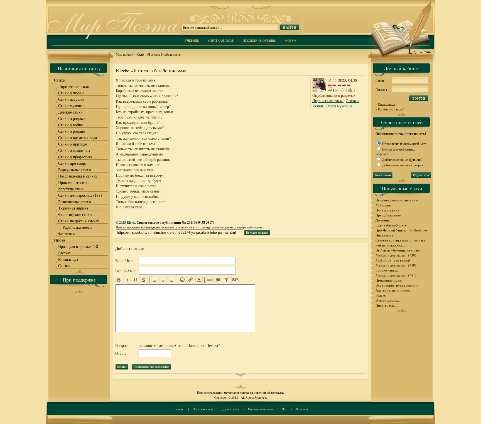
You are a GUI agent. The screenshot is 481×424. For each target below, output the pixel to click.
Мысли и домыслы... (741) (396, 275)
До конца (383, 220)
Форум (290, 40)
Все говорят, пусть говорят (397, 285)
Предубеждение (388, 215)
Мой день (383, 205)
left (154, 279)
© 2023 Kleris (125, 222)
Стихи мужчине (338, 106)
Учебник (192, 40)
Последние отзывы (259, 40)
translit (226, 279)
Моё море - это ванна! (393, 260)
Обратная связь (221, 40)
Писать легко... (387, 305)
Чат (284, 409)
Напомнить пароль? (391, 109)
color (199, 279)
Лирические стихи (327, 100)
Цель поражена (387, 210)
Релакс (381, 295)
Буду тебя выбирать (391, 225)
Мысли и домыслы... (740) (396, 265)
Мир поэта (123, 54)
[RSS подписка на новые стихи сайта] (240, 22)
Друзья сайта (230, 409)
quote (218, 279)
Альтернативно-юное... (393, 290)
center (163, 279)
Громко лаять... (387, 270)
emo (182, 279)
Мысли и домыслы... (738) (396, 255)
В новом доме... (388, 300)
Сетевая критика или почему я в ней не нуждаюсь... (400, 243)
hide (209, 279)
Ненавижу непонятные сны (397, 200)
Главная (178, 409)
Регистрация (386, 104)
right (171, 279)
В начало (302, 409)
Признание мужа (389, 280)
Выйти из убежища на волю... (398, 250)
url (190, 279)
